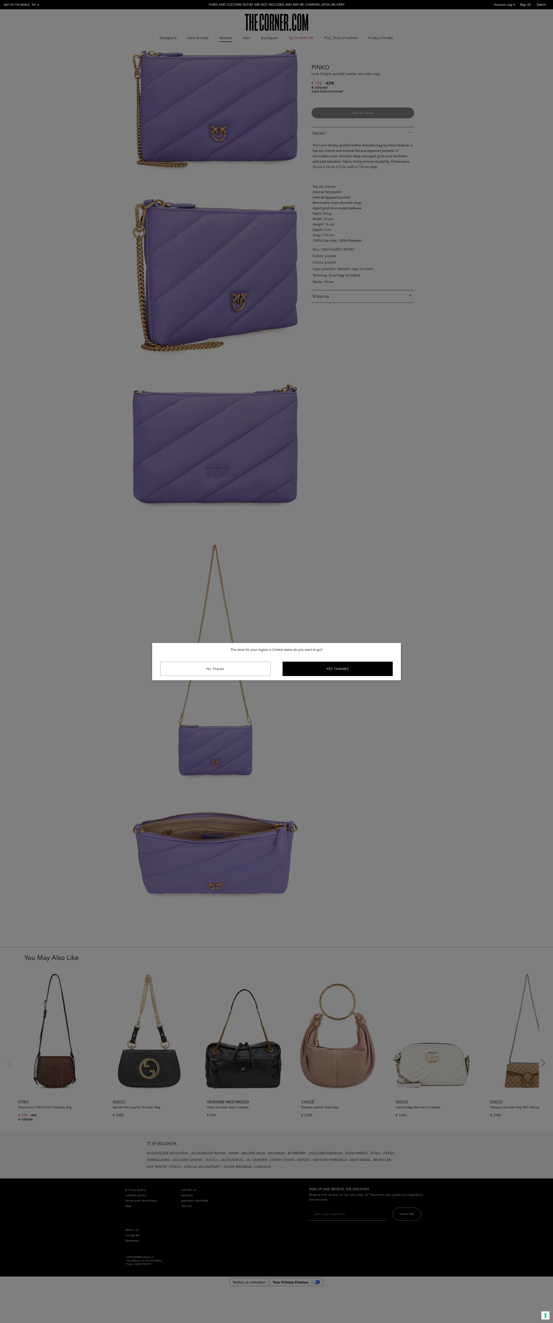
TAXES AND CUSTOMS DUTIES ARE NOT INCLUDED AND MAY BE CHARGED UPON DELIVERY (276, 5)
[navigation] (21, 4)
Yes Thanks (337, 668)
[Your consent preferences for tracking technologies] (545, 1315)
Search (541, 5)
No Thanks (215, 668)
